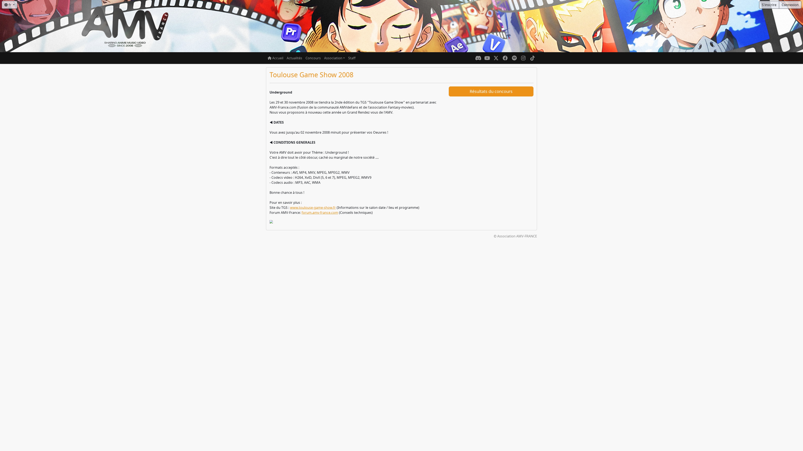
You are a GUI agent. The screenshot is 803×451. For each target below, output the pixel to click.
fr (10, 5)
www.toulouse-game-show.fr (313, 207)
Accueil (277, 58)
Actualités (294, 58)
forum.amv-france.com (320, 212)
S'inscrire (769, 5)
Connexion (790, 5)
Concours (313, 58)
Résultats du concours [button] (491, 91)
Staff (351, 58)
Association (333, 58)
